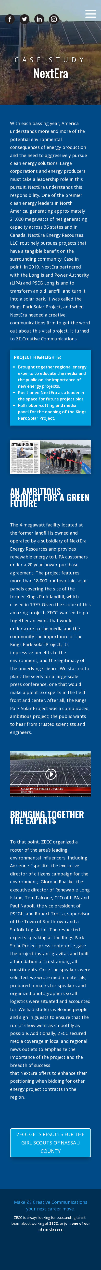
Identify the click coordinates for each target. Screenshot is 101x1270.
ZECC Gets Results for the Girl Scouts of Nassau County (50, 1142)
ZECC (53, 1223)
